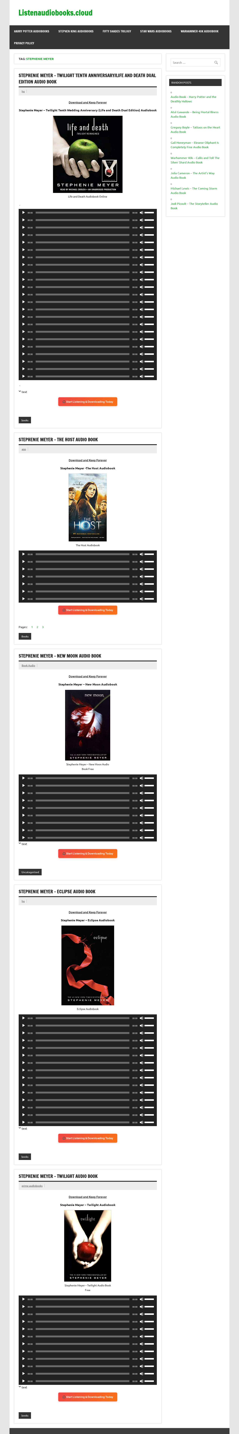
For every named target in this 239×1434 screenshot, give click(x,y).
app (24, 449)
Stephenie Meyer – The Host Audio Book (58, 439)
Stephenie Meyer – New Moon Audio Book (60, 656)
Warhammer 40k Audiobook (199, 31)
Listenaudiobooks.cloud (55, 12)
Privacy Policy (24, 43)
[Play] (23, 212)
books (24, 420)
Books (25, 636)
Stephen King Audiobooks (76, 31)
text (24, 392)
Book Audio (28, 665)
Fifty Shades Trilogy (117, 31)
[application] (88, 212)
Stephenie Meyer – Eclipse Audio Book (57, 891)
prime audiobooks (32, 1185)
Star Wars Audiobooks (156, 31)
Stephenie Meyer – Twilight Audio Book (58, 1176)
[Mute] (141, 212)
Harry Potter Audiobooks (31, 31)
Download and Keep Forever (88, 102)
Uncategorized (30, 872)
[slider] (150, 212)
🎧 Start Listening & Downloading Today (87, 401)
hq (23, 91)
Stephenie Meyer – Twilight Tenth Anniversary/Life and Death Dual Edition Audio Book (87, 78)
